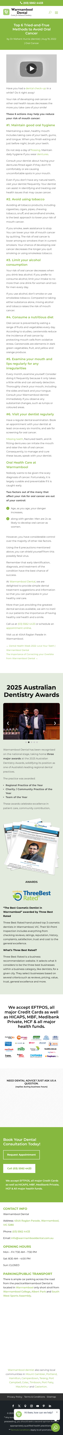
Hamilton (14, 1378)
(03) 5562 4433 (33, 2)
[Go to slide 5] (37, 742)
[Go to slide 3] (31, 742)
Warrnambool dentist (21, 1370)
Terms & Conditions (34, 1396)
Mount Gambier (35, 1374)
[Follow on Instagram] (31, 1406)
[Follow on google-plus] (25, 1406)
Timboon (35, 1382)
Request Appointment (21, 1154)
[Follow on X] (19, 1406)
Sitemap (51, 1396)
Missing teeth (14, 439)
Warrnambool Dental (22, 581)
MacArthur (22, 1386)
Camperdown (30, 1378)
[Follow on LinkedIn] (49, 1406)
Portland (51, 1374)
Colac (25, 1382)
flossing (35, 150)
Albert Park (38, 1291)
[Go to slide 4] (34, 742)
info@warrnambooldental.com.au (32, 1238)
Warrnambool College (16, 1291)
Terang (43, 1378)
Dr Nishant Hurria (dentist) (25, 38)
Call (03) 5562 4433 (19, 1168)
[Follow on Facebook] (13, 1406)
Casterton (41, 1386)
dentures (42, 154)
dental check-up (36, 88)
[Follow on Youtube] (37, 1406)
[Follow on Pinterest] (43, 1406)
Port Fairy (47, 1382)
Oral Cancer (32, 43)
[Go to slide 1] (26, 742)
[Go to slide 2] (29, 742)
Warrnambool (24, 1287)
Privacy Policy (14, 1396)
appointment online (18, 628)
